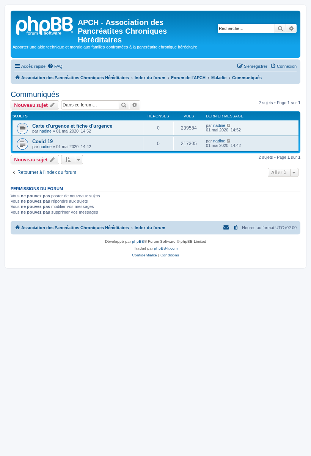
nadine (45, 131)
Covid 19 (42, 141)
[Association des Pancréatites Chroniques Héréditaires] (45, 24)
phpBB (138, 241)
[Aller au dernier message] (228, 125)
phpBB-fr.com (165, 248)
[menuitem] (55, 66)
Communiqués (35, 94)
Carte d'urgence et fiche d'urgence (72, 126)
